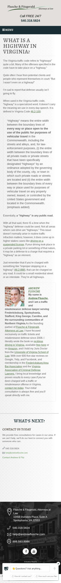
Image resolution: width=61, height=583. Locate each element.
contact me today (14, 388)
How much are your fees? (48, 576)
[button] (6, 569)
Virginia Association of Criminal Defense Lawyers (23, 370)
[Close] (58, 564)
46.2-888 (20, 269)
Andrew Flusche (34, 289)
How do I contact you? (22, 576)
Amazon (12, 348)
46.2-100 (36, 111)
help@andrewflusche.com (16, 453)
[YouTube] (34, 551)
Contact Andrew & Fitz (13, 457)
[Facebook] (26, 551)
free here (41, 345)
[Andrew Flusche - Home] (30, 8)
